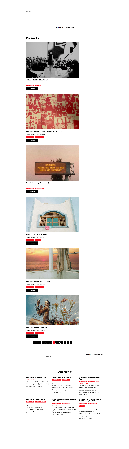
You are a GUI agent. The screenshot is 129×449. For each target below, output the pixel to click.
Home (52, 2)
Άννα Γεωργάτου (56, 379)
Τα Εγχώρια (81, 405)
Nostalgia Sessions (66, 403)
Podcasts (57, 2)
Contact (99, 2)
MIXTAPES (73, 2)
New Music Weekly (81, 2)
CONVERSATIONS (84, 383)
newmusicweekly (39, 137)
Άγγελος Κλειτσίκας (92, 403)
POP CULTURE (30, 379)
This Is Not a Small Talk (93, 381)
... (48, 342)
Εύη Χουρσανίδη (82, 403)
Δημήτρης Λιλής (30, 85)
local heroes (38, 85)
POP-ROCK (56, 405)
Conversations (65, 2)
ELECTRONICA (31, 83)
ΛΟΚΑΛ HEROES (91, 2)
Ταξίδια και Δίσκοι (65, 379)
